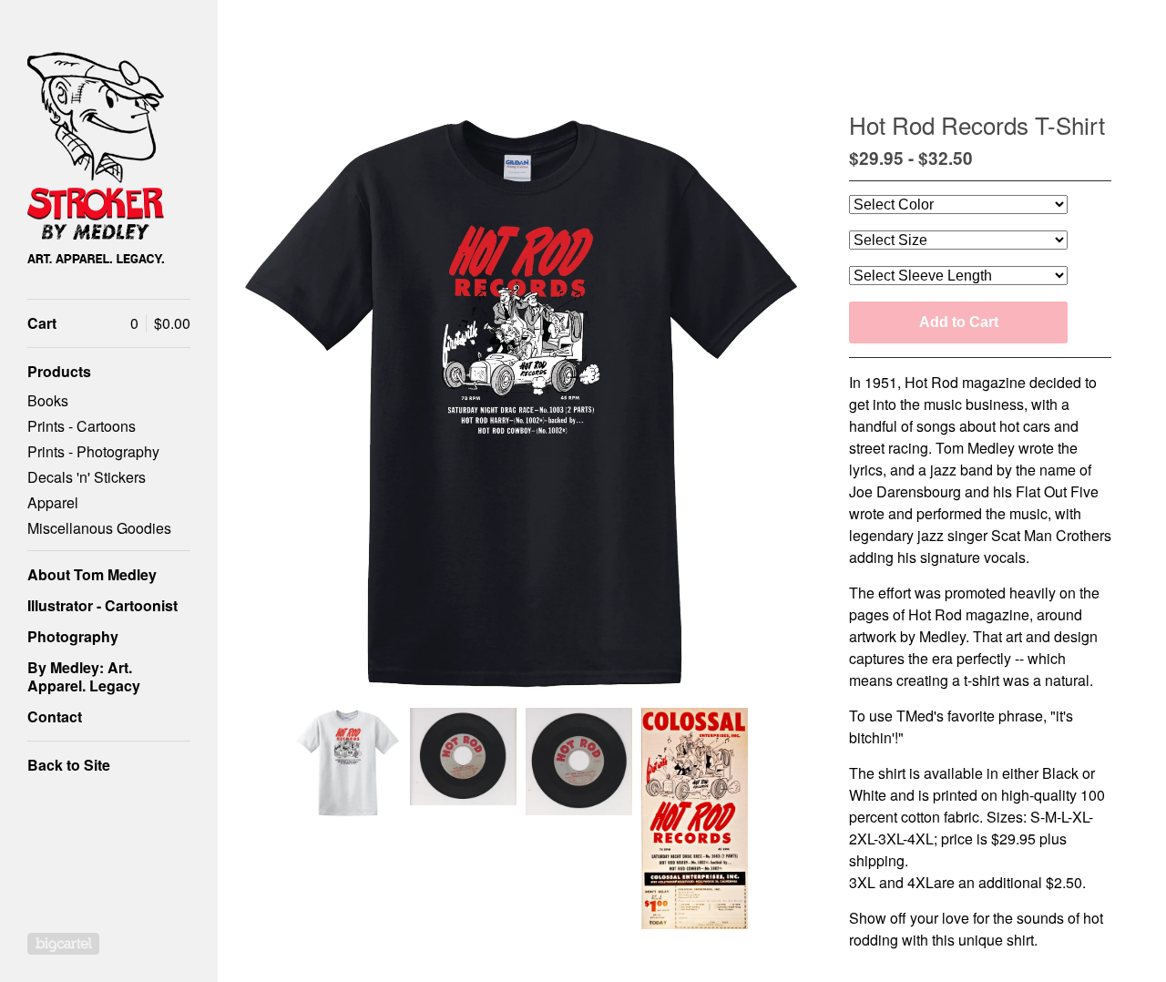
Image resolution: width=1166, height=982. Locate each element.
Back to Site (68, 764)
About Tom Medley (92, 574)
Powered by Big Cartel (63, 944)
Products (59, 371)
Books (47, 400)
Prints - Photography (93, 451)
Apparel (52, 502)
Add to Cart (958, 322)
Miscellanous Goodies (99, 527)
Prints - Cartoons (81, 425)
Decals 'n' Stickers (86, 476)
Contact (54, 716)
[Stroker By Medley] (95, 159)
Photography (72, 636)
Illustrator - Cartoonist (102, 605)
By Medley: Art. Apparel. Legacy (83, 676)
